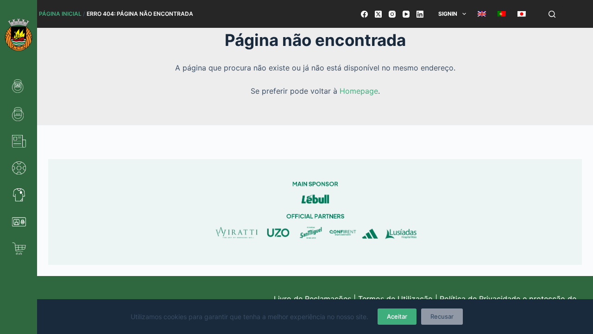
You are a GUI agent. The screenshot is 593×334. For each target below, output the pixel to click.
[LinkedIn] (419, 14)
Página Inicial (60, 13)
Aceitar (397, 316)
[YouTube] (406, 14)
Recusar (442, 316)
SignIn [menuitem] (447, 13)
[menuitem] (482, 14)
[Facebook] (364, 14)
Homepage (359, 91)
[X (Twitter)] (378, 14)
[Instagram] (392, 14)
